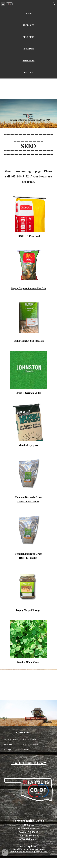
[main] (28, 13)
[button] (3, 3)
